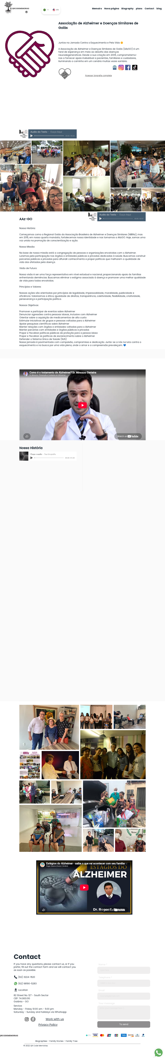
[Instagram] (26, 1019)
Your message (107, 1003)
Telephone (104, 977)
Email (102, 990)
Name (102, 964)
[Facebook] (33, 1019)
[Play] (31, 135)
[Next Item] (161, 176)
